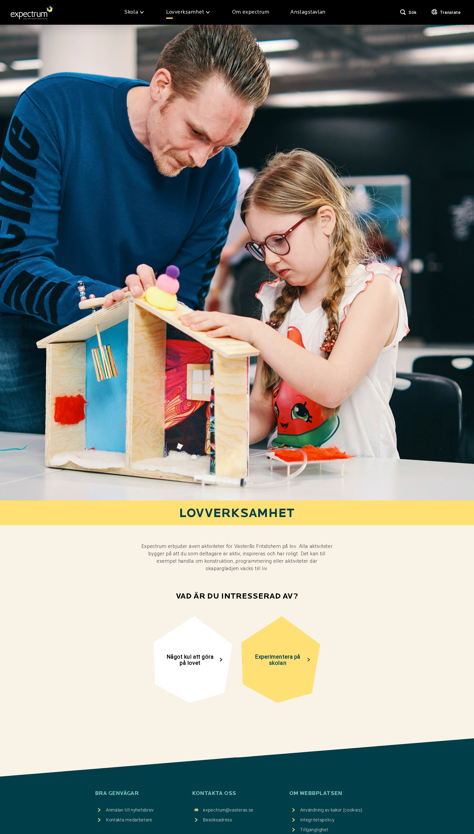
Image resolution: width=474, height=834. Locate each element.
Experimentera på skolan (277, 660)
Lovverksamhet (185, 12)
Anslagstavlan (308, 12)
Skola (131, 12)
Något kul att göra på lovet (190, 660)
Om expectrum (251, 12)
